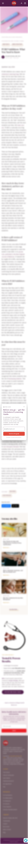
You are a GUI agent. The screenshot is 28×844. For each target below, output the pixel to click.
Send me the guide (14, 434)
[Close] (24, 406)
